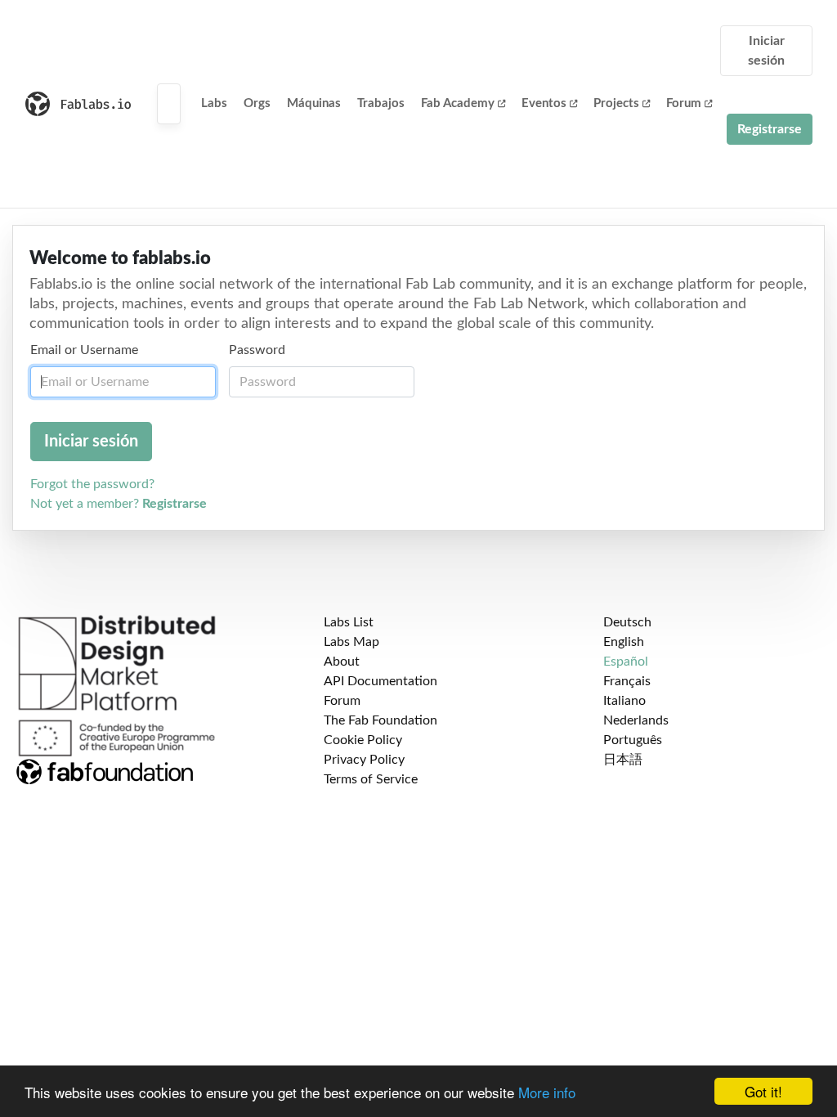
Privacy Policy (364, 759)
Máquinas (314, 103)
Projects (616, 103)
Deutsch (627, 622)
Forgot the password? (92, 484)
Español (625, 661)
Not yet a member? (118, 503)
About (342, 661)
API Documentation (380, 681)
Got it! (763, 1091)
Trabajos (381, 103)
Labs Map (351, 641)
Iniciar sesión (766, 50)
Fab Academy (458, 103)
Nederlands (636, 720)
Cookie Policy (363, 740)
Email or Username (84, 350)
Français (627, 681)
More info (546, 1092)
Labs (214, 103)
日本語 (622, 759)
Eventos (543, 103)
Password (257, 350)
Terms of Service (371, 779)
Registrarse (769, 129)
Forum (683, 103)
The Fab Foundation (380, 720)
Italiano (624, 700)
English (623, 641)
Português (632, 740)
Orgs (257, 103)
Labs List (349, 622)
